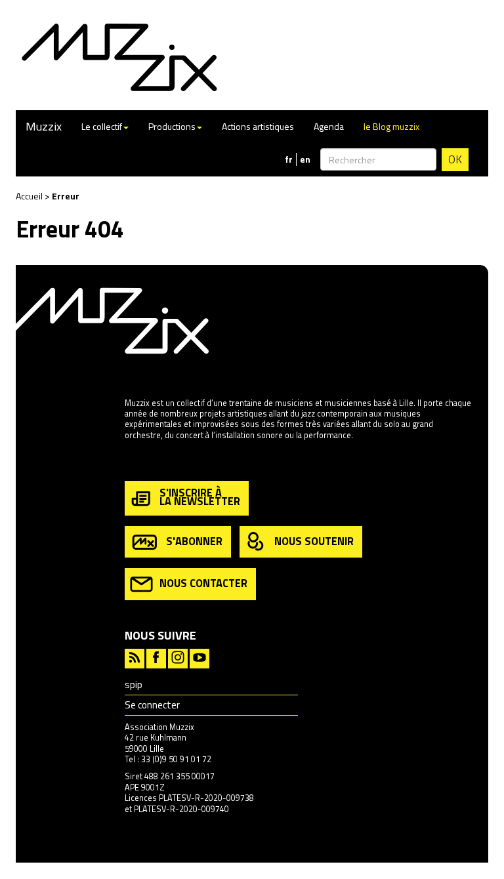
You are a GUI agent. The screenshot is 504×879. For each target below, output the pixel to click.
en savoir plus (150, 463)
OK (455, 159)
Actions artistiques (258, 126)
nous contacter (203, 583)
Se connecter (152, 704)
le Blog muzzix (391, 126)
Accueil (29, 196)
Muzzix (44, 126)
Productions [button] (172, 126)
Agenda (329, 126)
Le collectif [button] (101, 126)
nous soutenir (314, 540)
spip (133, 684)
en (305, 159)
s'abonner (194, 540)
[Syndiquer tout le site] (134, 657)
